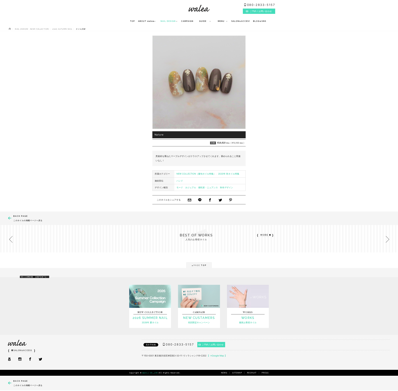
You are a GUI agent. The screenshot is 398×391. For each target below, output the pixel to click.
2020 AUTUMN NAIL (62, 29)
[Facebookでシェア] (210, 200)
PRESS (265, 373)
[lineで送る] (199, 200)
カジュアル (190, 187)
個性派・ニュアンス (208, 187)
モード (179, 187)
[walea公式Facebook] (30, 359)
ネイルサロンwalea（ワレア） (199, 8)
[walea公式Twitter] (40, 359)
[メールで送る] (189, 200)
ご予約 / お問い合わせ (213, 344)
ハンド (179, 180)
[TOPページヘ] (9, 29)
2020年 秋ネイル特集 (228, 173)
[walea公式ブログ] (9, 359)
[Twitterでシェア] (220, 200)
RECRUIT (252, 373)
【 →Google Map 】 (217, 355)
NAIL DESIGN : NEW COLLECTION (32, 29)
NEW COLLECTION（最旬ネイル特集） (196, 173)
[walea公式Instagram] (20, 359)
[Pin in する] (230, 200)
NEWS (224, 373)
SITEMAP (237, 373)
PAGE (199, 265)
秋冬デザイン (226, 187)
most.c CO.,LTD (149, 373)
